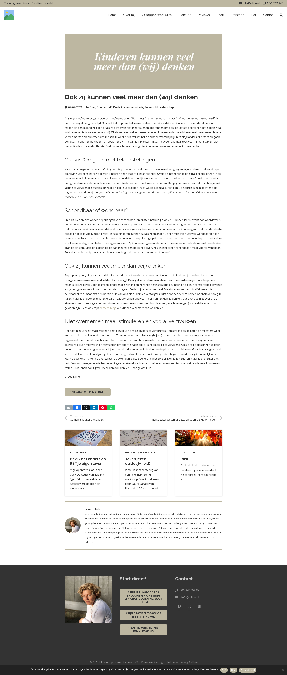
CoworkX (132, 662)
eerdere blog (108, 308)
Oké (224, 670)
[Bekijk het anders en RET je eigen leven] (88, 438)
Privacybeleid (248, 670)
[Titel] (9, 15)
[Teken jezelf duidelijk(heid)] (143, 438)
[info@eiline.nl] (178, 597)
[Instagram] (189, 606)
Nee (233, 670)
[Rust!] (198, 438)
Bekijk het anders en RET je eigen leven (88, 461)
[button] (193, 15)
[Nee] (283, 670)
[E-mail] (69, 407)
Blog (72, 452)
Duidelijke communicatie (143, 452)
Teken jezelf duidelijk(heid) (137, 461)
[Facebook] (179, 606)
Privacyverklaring (152, 662)
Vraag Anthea (189, 662)
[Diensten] (75, 525)
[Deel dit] (77, 407)
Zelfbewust (81, 452)
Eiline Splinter (93, 509)
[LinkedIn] (199, 606)
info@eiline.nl (190, 597)
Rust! (185, 459)
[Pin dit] (103, 407)
